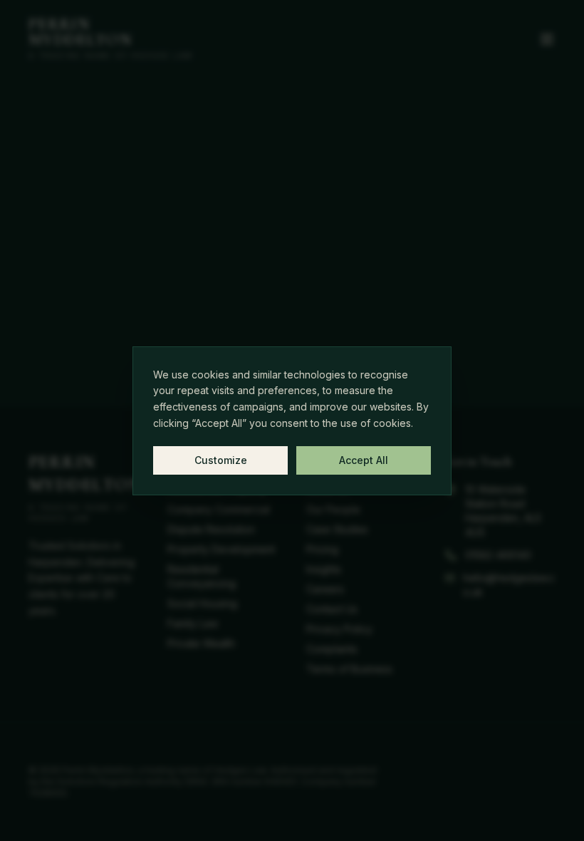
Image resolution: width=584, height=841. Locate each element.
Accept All (363, 460)
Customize (220, 460)
